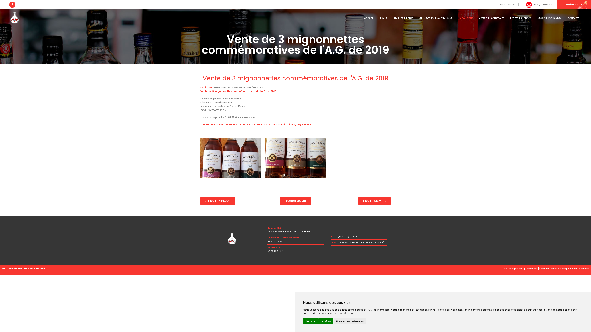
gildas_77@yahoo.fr (348, 236)
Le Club (383, 18)
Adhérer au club (403, 18)
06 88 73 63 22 (275, 251)
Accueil (368, 18)
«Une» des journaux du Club (435, 18)
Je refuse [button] (326, 321)
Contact (573, 18)
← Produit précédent (218, 200)
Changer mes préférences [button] (350, 321)
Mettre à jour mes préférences (520, 268)
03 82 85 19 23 (274, 241)
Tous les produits (295, 200)
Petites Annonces (520, 18)
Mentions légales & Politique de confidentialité (564, 268)
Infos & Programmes (549, 18)
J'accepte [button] (310, 321)
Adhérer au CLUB (574, 4)
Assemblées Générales (491, 18)
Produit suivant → (374, 200)
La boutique (466, 18)
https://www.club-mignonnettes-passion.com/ (360, 242)
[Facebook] (12, 5)
